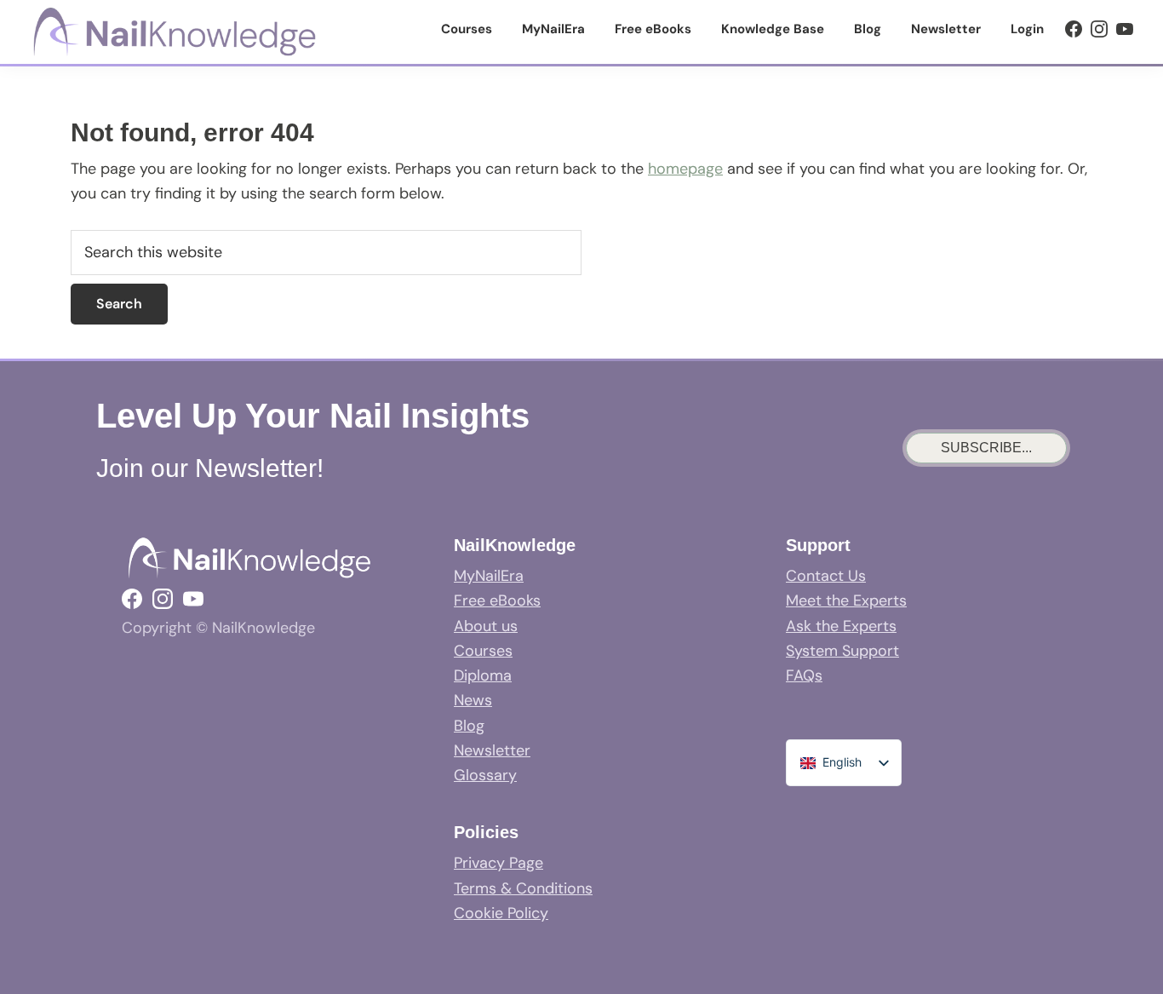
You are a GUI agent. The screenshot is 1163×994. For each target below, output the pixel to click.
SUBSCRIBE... (986, 447)
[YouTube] (1124, 28)
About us (486, 626)
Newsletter (492, 750)
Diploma (483, 675)
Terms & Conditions (523, 888)
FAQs (804, 675)
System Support (842, 651)
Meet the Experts (846, 600)
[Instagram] (1099, 28)
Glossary (485, 775)
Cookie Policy (501, 913)
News (473, 700)
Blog (469, 725)
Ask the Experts (841, 626)
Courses (483, 651)
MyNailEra (489, 576)
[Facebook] (1073, 28)
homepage (685, 168)
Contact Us (826, 576)
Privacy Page (498, 863)
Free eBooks (497, 600)
